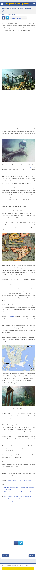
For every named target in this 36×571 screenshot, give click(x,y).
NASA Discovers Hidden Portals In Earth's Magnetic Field (17, 496)
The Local (11, 316)
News (7, 551)
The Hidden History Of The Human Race (13, 501)
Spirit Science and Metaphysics (22, 480)
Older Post (31, 555)
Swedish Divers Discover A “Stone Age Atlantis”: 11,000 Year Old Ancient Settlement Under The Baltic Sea (18, 9)
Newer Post (5, 555)
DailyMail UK (10, 480)
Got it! (18, 568)
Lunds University (26, 167)
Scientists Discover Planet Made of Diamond (14, 498)
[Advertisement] (18, 50)
